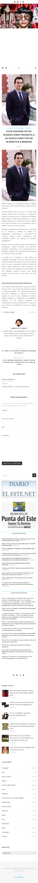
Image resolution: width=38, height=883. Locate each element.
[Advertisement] (19, 46)
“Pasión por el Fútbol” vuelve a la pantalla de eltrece (18, 568)
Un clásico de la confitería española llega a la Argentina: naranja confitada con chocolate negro (17, 583)
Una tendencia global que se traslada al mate (17, 657)
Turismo (28, 128)
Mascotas (5, 811)
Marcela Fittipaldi (9, 312)
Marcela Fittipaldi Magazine (19, 12)
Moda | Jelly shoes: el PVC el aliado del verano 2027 (17, 578)
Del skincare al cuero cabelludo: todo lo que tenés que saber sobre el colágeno (17, 617)
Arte (3, 772)
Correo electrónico (8, 419)
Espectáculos (6, 802)
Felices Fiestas (6, 806)
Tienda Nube (7, 628)
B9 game (5, 645)
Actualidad (5, 768)
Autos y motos (6, 776)
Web (3, 427)
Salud (3, 828)
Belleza (4, 781)
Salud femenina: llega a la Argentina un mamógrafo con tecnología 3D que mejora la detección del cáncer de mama (19, 623)
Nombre (5, 410)
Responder (5, 383)
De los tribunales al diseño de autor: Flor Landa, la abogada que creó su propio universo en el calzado (18, 603)
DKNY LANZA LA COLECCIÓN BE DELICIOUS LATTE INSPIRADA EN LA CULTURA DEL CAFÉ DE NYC (16, 559)
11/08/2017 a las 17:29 (7, 381)
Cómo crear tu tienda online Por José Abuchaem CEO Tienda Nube (18, 629)
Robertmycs (6, 640)
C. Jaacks (21, 871)
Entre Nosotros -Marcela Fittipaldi (12, 798)
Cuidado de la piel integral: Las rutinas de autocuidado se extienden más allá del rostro (19, 554)
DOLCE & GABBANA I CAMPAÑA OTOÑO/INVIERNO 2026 (18, 548)
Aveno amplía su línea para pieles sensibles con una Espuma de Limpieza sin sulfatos (18, 573)
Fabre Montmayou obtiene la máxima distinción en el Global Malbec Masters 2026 (18, 539)
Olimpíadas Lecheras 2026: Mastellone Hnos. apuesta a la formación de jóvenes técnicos (18, 635)
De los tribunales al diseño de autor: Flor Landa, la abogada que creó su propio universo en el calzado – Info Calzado (18, 600)
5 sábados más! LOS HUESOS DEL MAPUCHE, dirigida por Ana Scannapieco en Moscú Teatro (17, 651)
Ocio (3, 819)
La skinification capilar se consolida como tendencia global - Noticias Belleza (18, 614)
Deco (3, 789)
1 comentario (32, 312)
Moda (3, 815)
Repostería (5, 823)
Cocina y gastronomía (15, 128)
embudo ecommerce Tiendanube (14, 656)
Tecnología (5, 832)
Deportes (5, 793)
